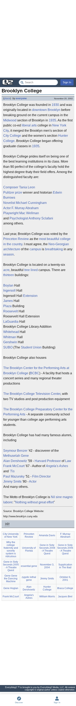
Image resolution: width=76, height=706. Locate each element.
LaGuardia (10, 321)
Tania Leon (27, 187)
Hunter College (47, 588)
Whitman (9, 337)
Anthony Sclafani (41, 218)
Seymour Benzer (15, 450)
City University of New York (11, 535)
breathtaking (54, 249)
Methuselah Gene (16, 455)
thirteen (8, 275)
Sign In (67, 82)
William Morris (47, 596)
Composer (10, 187)
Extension (30, 295)
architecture (11, 249)
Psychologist (19, 218)
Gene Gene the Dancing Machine (10, 578)
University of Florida (29, 549)
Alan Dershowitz (15, 461)
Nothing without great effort (34, 502)
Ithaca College (65, 588)
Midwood (9, 120)
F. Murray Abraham (25, 208)
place (7, 98)
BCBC (34, 373)
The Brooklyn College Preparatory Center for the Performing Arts (38, 412)
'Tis (12, 471)
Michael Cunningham (31, 202)
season (8, 254)
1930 (55, 104)
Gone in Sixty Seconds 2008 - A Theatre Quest (47, 549)
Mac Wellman (29, 213)
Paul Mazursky (14, 476)
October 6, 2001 (65, 578)
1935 (52, 120)
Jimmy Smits (12, 481)
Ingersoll (9, 290)
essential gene (29, 566)
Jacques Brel (65, 596)
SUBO (8, 347)
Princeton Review (16, 239)
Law (68, 461)
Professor (54, 461)
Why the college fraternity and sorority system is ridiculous (11, 549)
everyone (21, 98)
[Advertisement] (38, 39)
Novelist (9, 202)
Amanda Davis (47, 535)
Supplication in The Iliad (65, 566)
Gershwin (10, 342)
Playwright (10, 213)
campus (35, 249)
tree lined (31, 270)
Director (45, 476)
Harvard (40, 461)
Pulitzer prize (12, 192)
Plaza (7, 306)
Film (35, 476)
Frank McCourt (14, 466)
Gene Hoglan (10, 588)
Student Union (31, 347)
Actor (7, 208)
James (8, 300)
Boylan (8, 285)
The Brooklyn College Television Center (31, 393)
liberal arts (29, 125)
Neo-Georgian (58, 244)
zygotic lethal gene (29, 578)
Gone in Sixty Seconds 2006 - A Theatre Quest (65, 549)
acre (6, 270)
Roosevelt (10, 311)
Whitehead (11, 332)
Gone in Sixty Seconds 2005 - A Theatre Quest (11, 566)
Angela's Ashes (57, 466)
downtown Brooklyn (46, 110)
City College (12, 135)
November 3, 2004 (47, 566)
